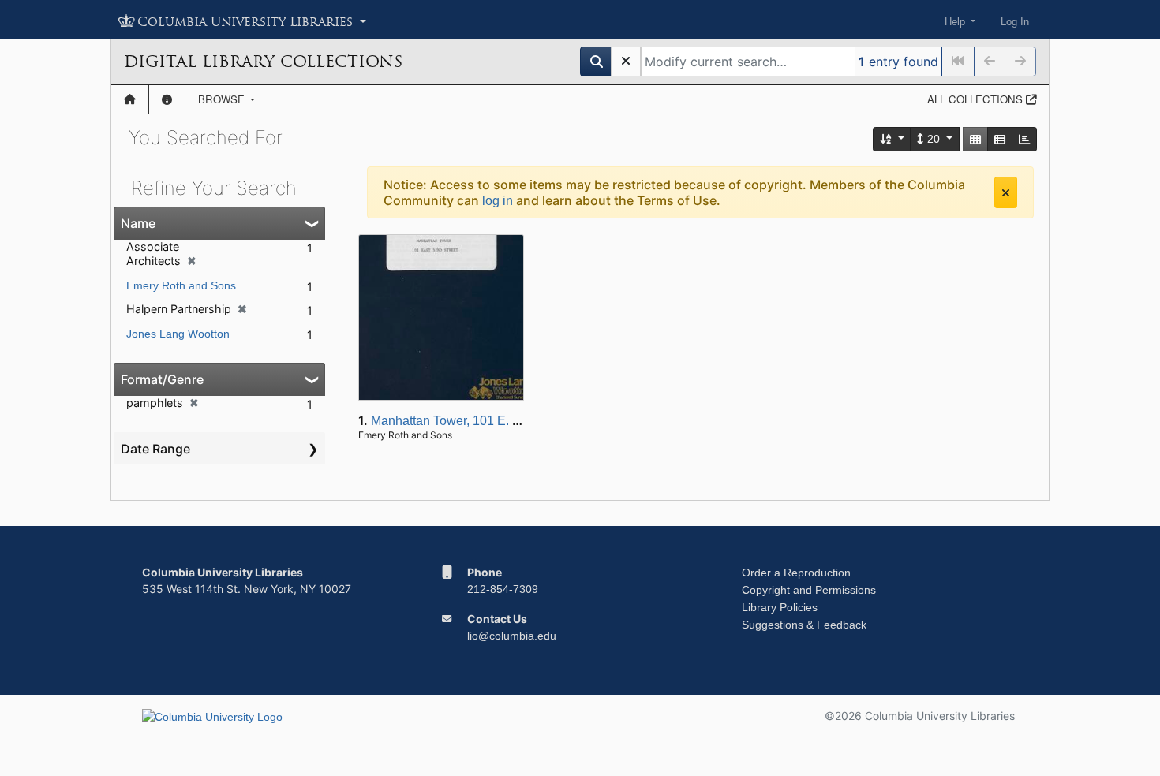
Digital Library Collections (263, 61)
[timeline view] (1024, 139)
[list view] (999, 139)
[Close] (1005, 192)
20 (933, 138)
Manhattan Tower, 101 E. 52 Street (467, 420)
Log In (1015, 22)
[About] (167, 99)
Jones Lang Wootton (178, 333)
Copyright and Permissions (809, 590)
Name (138, 223)
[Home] (129, 99)
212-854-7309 (502, 589)
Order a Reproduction (796, 572)
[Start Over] (626, 61)
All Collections (976, 98)
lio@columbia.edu (511, 635)
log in (497, 200)
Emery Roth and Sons (181, 285)
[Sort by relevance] (892, 139)
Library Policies (780, 607)
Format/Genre (162, 379)
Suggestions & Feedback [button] (804, 624)
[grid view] (975, 139)
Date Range (155, 449)
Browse (223, 98)
